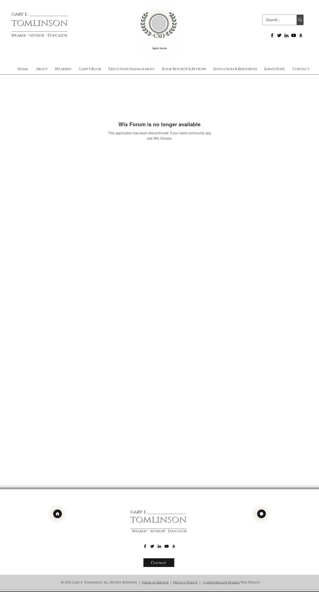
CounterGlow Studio (221, 582)
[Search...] (300, 20)
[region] (159, 34)
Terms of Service (155, 582)
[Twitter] (279, 35)
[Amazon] (301, 35)
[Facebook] (272, 35)
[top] (261, 513)
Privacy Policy (185, 582)
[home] (57, 513)
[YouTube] (293, 35)
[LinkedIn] (286, 35)
